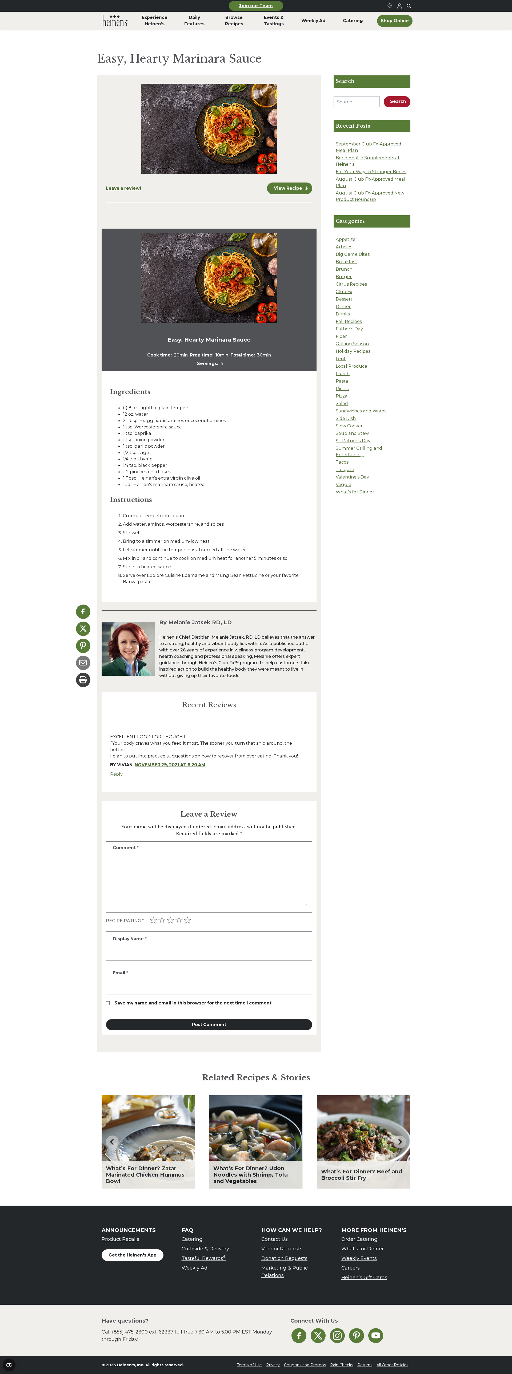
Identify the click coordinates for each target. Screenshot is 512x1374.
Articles (344, 246)
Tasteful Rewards (204, 1258)
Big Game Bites (353, 254)
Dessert (344, 299)
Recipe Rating (125, 920)
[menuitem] (115, 21)
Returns (364, 1365)
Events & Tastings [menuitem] (274, 20)
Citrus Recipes (351, 284)
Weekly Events (359, 1258)
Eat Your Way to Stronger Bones (371, 171)
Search (398, 101)
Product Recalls (120, 1239)
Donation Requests (284, 1258)
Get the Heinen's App (133, 1255)
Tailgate (345, 469)
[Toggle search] (409, 6)
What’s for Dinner (362, 1249)
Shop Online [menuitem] (395, 20)
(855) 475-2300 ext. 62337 (142, 1332)
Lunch (343, 373)
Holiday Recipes (353, 351)
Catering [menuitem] (353, 20)
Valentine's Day (352, 477)
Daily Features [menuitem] (194, 20)
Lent (341, 358)
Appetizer (346, 239)
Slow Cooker (349, 425)
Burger (344, 276)
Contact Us (274, 1239)
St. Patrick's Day (353, 440)
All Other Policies (392, 1365)
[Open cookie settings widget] (9, 1365)
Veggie (343, 484)
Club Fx (344, 291)
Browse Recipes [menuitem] (234, 20)
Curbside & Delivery (205, 1249)
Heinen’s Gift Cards (364, 1277)
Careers (350, 1268)
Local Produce (351, 366)
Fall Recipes (349, 321)
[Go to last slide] (112, 1142)
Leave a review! (123, 188)
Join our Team (256, 5)
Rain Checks (341, 1365)
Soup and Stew (352, 433)
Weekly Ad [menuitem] (313, 20)
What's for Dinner (355, 492)
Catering (192, 1239)
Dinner (343, 306)
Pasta (342, 381)
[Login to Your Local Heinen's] (399, 6)
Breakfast (346, 261)
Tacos (342, 462)
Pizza (341, 396)
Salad (342, 403)
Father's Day (349, 328)
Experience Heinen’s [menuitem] (154, 20)
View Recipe (288, 188)
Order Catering (359, 1239)
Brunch (344, 269)
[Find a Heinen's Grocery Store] (389, 6)
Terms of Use (249, 1365)
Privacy (273, 1365)
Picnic (342, 388)
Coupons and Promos (305, 1365)
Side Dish (346, 418)
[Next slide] (399, 1142)
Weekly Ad (194, 1268)
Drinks (343, 314)
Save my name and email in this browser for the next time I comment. (193, 1003)
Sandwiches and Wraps (361, 411)
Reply (116, 774)
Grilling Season (352, 343)
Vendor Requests (281, 1249)
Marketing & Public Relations (284, 1271)
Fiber (341, 336)
